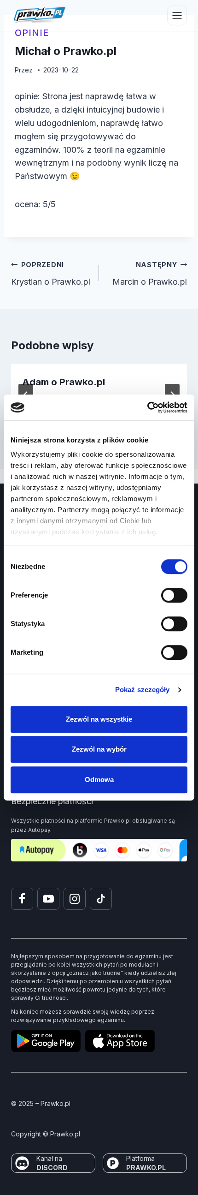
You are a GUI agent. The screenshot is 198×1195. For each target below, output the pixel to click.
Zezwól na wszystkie (99, 719)
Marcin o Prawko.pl (149, 274)
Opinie (32, 32)
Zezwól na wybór (99, 749)
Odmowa (99, 779)
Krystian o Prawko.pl (50, 274)
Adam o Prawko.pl (63, 382)
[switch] (174, 595)
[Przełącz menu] (177, 15)
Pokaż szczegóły (142, 689)
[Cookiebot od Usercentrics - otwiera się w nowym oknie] (147, 407)
